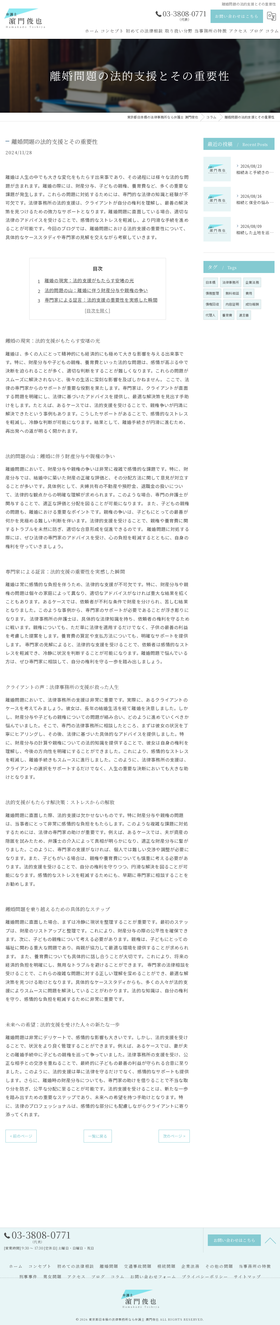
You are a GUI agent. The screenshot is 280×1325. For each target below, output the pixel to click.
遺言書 (244, 315)
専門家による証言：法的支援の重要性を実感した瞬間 (101, 300)
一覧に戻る (97, 1136)
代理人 (211, 315)
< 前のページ (21, 1136)
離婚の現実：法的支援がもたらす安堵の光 (89, 280)
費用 (249, 293)
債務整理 (212, 293)
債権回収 (212, 304)
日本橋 (211, 282)
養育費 (227, 315)
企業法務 (252, 282)
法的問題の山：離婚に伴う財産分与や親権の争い (96, 290)
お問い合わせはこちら (237, 16)
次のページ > (174, 1136)
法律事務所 (230, 282)
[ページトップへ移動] (270, 1240)
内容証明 (232, 304)
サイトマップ (247, 1276)
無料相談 (232, 293)
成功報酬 (252, 304)
